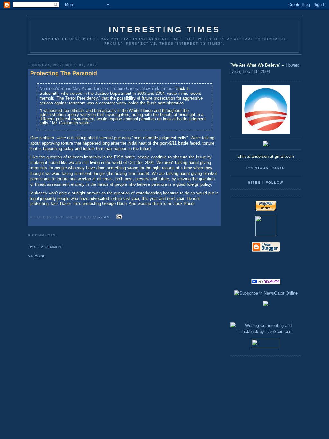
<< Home (36, 256)
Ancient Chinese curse (69, 39)
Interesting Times (164, 29)
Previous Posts (265, 168)
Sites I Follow (265, 182)
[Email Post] (118, 216)
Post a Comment (46, 247)
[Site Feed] (265, 261)
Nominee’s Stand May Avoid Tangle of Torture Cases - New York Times (106, 88)
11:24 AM (101, 217)
